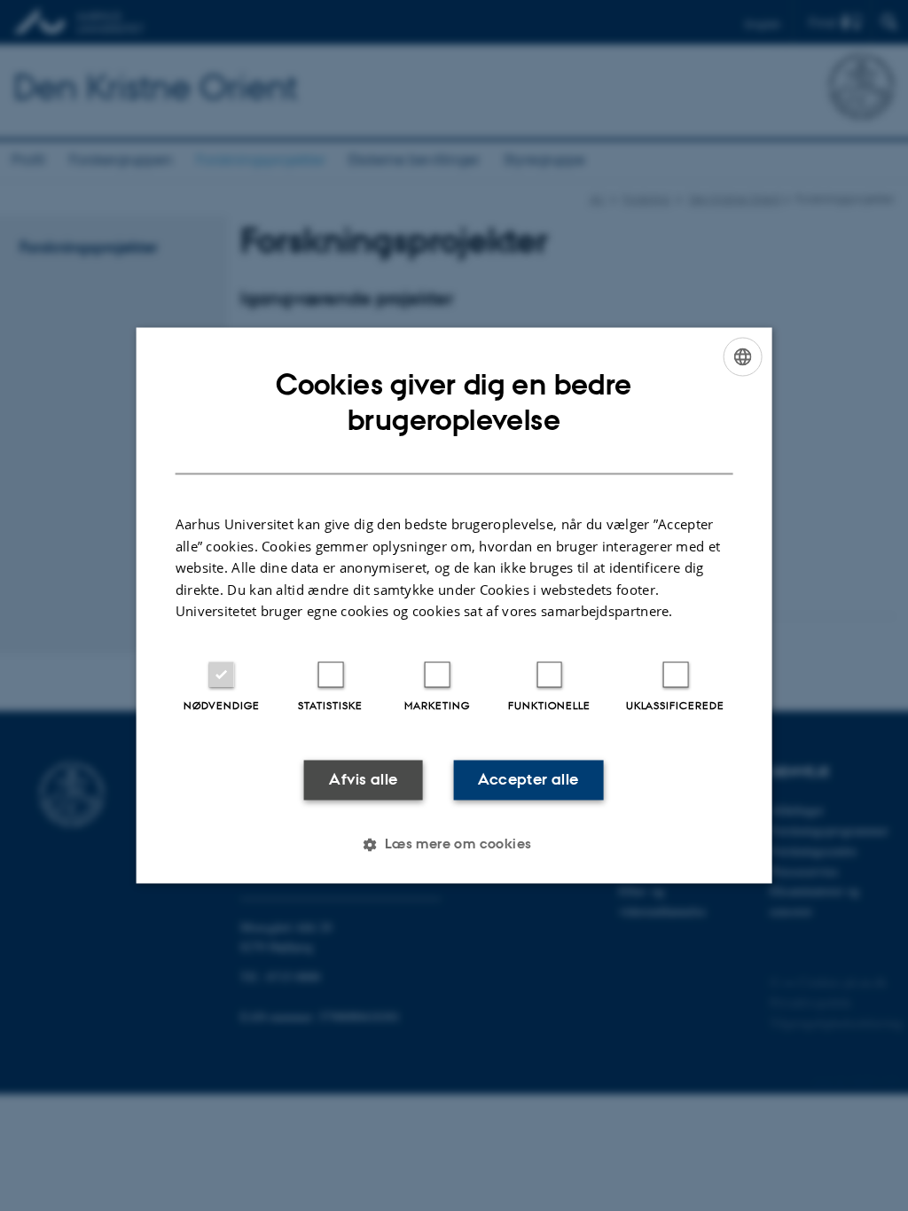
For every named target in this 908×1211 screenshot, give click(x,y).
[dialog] (454, 605)
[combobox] (742, 356)
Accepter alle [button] (528, 779)
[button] (453, 845)
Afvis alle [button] (363, 779)
